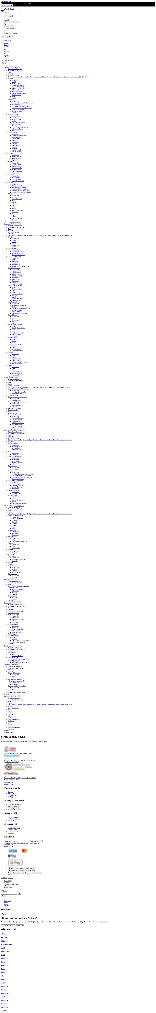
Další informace (103, 922)
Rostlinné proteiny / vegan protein (21, 106)
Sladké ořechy (16, 279)
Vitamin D (15, 525)
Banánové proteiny (17, 426)
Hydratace (14, 220)
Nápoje (14, 98)
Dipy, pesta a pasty (17, 363)
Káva (13, 368)
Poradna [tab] (6, 905)
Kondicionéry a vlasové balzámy (21, 640)
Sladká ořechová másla (18, 255)
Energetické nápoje (17, 449)
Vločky (14, 240)
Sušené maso (15, 277)
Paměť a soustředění (17, 210)
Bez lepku (36, 77)
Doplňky (14, 160)
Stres (13, 200)
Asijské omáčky (16, 359)
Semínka (14, 263)
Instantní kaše (15, 245)
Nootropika (15, 143)
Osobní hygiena (16, 169)
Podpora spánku (16, 151)
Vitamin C (14, 523)
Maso (13, 329)
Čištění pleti (15, 622)
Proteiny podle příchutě (14, 415)
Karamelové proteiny (18, 421)
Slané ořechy (15, 281)
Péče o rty (14, 621)
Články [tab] (6, 902)
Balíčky (6, 730)
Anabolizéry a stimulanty (19, 122)
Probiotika (14, 569)
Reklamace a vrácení (14, 819)
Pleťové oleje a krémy (18, 619)
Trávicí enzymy (16, 572)
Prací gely (14, 654)
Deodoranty (15, 627)
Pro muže (14, 148)
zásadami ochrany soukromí (31, 843)
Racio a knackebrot (17, 350)
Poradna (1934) (12, 795)
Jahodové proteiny (17, 424)
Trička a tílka (15, 591)
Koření (14, 297)
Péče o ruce (15, 630)
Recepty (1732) (8, 782)
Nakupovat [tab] (7, 901)
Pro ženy (14, 147)
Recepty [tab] (6, 904)
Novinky (10, 74)
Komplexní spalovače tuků (19, 503)
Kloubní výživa (16, 138)
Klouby (14, 202)
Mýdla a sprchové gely (18, 629)
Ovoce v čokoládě (17, 284)
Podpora (10, 792)
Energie (14, 216)
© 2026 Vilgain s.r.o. (7, 878)
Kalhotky (14, 594)
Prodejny (10, 797)
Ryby (13, 331)
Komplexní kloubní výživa (19, 541)
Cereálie (14, 82)
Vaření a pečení (16, 90)
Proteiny (10, 99)
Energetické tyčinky (17, 485)
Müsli (13, 243)
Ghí (13, 321)
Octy (13, 323)
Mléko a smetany (16, 311)
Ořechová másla (16, 83)
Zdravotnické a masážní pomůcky (21, 192)
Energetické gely (16, 493)
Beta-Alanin (15, 469)
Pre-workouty (15, 459)
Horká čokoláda (16, 372)
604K (23, 868)
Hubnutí (14, 205)
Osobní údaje (8, 887)
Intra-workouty (16, 461)
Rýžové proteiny (16, 400)
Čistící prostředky (17, 179)
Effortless (81, 77)
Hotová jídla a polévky (18, 328)
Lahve (13, 678)
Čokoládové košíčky (17, 276)
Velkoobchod (12, 820)
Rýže (13, 342)
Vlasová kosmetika (17, 171)
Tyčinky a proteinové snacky (20, 127)
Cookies (7, 886)
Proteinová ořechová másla (19, 253)
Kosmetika (11, 161)
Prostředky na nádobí (18, 181)
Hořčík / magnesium (17, 518)
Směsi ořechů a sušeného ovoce (21, 266)
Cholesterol (15, 212)
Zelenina (14, 336)
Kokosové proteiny (17, 428)
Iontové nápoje (16, 448)
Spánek (14, 208)
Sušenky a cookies (17, 274)
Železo (13, 528)
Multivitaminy (16, 520)
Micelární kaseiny (17, 405)
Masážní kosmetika (17, 164)
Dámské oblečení (16, 156)
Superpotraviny (16, 137)
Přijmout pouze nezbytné (7, 925)
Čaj (13, 370)
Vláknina (14, 570)
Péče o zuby (15, 173)
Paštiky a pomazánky (18, 333)
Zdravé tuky (15, 142)
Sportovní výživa (13, 114)
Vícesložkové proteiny (18, 109)
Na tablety (14, 684)
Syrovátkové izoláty (17, 393)
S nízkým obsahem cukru (71, 77)
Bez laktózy (43, 77)
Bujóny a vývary (16, 300)
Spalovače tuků (16, 130)
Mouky (14, 307)
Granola (14, 242)
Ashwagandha (16, 548)
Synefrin (14, 501)
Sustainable (20, 77)
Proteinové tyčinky (17, 484)
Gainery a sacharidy (17, 129)
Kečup (13, 355)
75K (26, 873)
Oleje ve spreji (16, 320)
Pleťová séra (15, 617)
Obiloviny (14, 346)
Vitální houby (15, 535)
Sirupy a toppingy (17, 289)
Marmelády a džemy (17, 298)
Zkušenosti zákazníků (14, 831)
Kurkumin (14, 561)
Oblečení (10, 153)
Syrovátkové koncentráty (19, 392)
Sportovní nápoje (16, 119)
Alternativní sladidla (17, 294)
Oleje (13, 318)
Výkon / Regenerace (17, 218)
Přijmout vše (19, 925)
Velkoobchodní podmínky (11, 884)
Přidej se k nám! (9, 732)
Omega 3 (14, 553)
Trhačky (14, 689)
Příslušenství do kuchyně (19, 187)
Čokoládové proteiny (18, 423)
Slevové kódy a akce (14, 809)
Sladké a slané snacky (18, 86)
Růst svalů (15, 203)
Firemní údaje (8, 881)
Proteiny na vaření (17, 111)
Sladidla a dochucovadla (18, 88)
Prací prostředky (16, 177)
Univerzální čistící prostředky (20, 659)
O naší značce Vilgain (14, 828)
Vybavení (10, 182)
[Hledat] (2, 12)
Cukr (13, 290)
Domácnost (11, 174)
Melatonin (14, 577)
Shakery (14, 676)
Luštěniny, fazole (16, 344)
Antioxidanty (15, 145)
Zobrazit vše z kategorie (15, 69)
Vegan (31, 77)
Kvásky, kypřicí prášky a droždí (21, 308)
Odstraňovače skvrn (17, 656)
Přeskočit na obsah (6, 1)
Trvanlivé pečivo (16, 349)
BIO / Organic (12, 77)
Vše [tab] (5, 899)
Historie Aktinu (12, 829)
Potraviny (10, 78)
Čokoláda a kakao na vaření (19, 313)
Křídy (13, 691)
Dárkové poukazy (13, 808)
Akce (9, 72)
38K (22, 870)
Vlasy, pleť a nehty (17, 199)
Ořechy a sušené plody (18, 85)
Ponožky (14, 592)
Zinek (13, 527)
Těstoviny (14, 341)
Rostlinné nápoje (16, 375)
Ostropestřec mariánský (18, 559)
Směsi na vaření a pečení (19, 305)
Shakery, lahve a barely (18, 186)
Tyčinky (14, 271)
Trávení (14, 207)
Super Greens (15, 533)
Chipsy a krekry (16, 272)
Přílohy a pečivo (16, 95)
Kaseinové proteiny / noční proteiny (22, 108)
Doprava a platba (13, 817)
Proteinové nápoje (17, 104)
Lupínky (14, 246)
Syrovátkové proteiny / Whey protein (22, 103)
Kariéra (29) (11, 793)
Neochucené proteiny (18, 418)
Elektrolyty (15, 117)
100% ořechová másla (18, 251)
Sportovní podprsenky (18, 589)
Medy (13, 292)
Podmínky (7, 882)
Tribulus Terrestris (17, 462)
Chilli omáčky (16, 360)
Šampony (14, 639)
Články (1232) (8, 784)
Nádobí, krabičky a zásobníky (20, 189)
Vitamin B (14, 522)
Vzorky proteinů (12, 413)
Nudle (13, 347)
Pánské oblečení (16, 158)
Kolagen (14, 112)
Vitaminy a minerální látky (19, 135)
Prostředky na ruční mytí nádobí (21, 662)
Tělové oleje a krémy (18, 632)
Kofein (14, 464)
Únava (13, 215)
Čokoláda (14, 282)
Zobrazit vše (15, 80)
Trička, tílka (15, 597)
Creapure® (15, 454)
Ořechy (14, 259)
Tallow (87, 77)
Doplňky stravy (12, 132)
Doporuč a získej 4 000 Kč (15, 804)
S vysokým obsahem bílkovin (55, 77)
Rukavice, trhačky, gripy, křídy (20, 190)
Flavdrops (14, 295)
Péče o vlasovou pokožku (19, 642)
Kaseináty (14, 406)
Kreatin (14, 121)
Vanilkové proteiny (17, 419)
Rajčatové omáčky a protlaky (20, 362)
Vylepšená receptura (13, 75)
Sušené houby (16, 264)
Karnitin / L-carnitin (17, 500)
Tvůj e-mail (7, 841)
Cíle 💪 (10, 194)
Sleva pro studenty (13, 806)
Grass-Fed (26, 77)
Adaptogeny (15, 140)
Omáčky (14, 96)
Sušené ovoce (15, 261)
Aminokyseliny (16, 124)
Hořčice (14, 357)
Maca (13, 546)
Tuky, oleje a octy (17, 91)
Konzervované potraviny (19, 93)
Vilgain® (7, 67)
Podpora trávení (16, 150)
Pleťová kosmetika (17, 166)
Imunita (14, 197)
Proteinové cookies (17, 487)
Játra (13, 213)
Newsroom (11, 833)
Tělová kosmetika (17, 168)
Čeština (7, 57)
